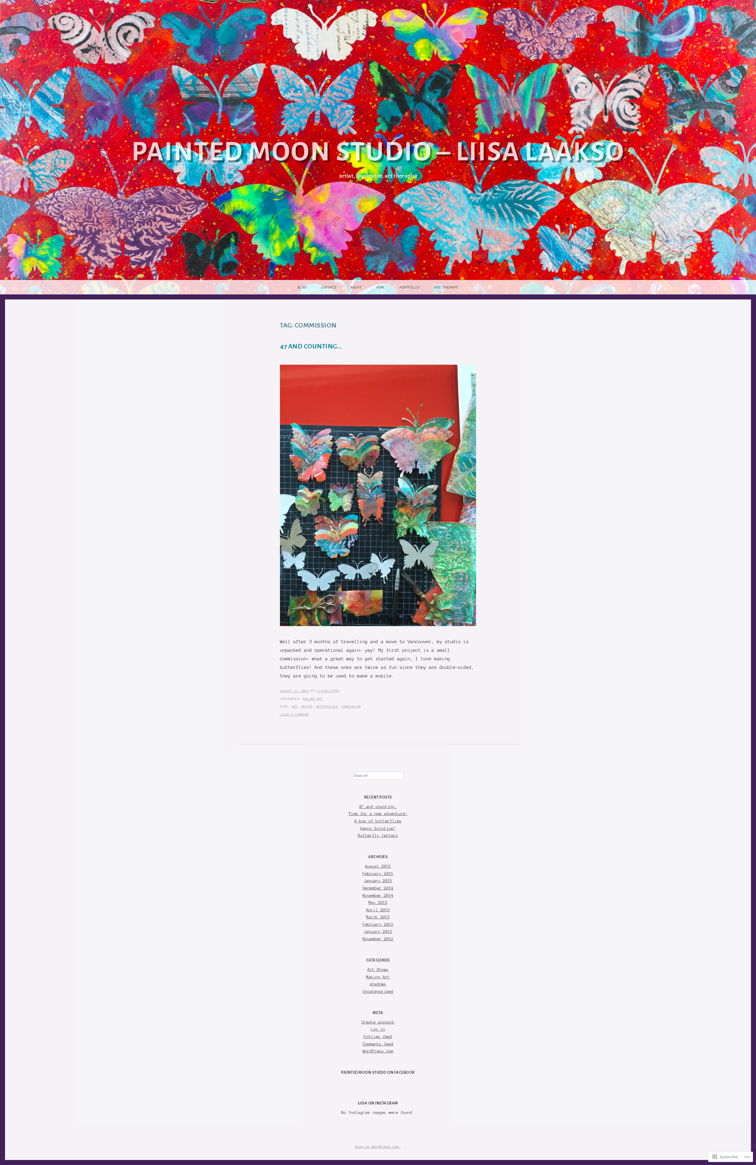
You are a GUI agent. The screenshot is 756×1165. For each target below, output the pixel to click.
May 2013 (378, 902)
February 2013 (378, 924)
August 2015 (378, 866)
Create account (378, 1022)
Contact (329, 287)
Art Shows (378, 969)
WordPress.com (378, 1051)
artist (307, 706)
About (356, 287)
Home (381, 287)
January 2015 (378, 881)
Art (294, 706)
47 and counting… (311, 346)
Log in (378, 1029)
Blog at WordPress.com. (378, 1146)
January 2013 (378, 931)
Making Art (312, 698)
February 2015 (378, 873)
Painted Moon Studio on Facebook (378, 1073)
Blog (302, 287)
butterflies (327, 706)
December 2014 (378, 888)
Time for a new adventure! (378, 814)
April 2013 (378, 910)
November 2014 (378, 895)
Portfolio (410, 287)
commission (351, 706)
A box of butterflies (378, 821)
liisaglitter (328, 691)
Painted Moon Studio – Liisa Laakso (378, 152)
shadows (378, 984)
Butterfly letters (378, 835)
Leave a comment (294, 714)
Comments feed (378, 1044)
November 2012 (378, 939)
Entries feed (378, 1036)
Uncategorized (378, 991)
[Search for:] (377, 775)
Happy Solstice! (378, 828)
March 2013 (378, 917)
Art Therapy (446, 287)
